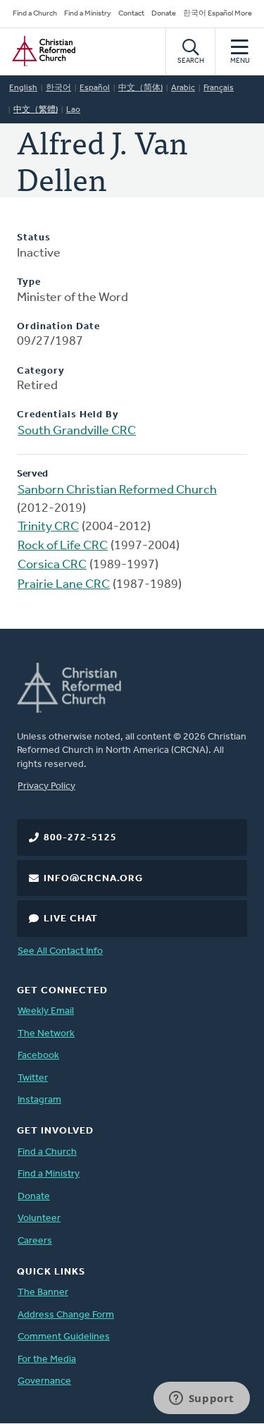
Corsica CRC (52, 565)
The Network (46, 1034)
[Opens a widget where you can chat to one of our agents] (201, 1399)
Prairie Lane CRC (64, 585)
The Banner (43, 1292)
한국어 (58, 88)
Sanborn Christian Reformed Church (117, 490)
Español (95, 88)
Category (41, 371)
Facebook (38, 1055)
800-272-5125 (80, 838)
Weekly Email (46, 1011)
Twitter (33, 1078)
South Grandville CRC (77, 431)
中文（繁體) (35, 110)
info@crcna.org (93, 878)
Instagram (39, 1100)
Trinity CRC (48, 527)
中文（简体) (140, 88)
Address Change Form (66, 1315)
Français (218, 88)
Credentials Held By (68, 415)
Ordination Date (58, 326)
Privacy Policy (46, 786)
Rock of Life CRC (63, 546)
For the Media (47, 1359)
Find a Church (35, 14)
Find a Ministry (87, 14)
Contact (131, 14)
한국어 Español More (217, 14)
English (23, 88)
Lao (73, 110)
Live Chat (71, 919)
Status (34, 238)
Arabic (183, 88)
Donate (163, 14)
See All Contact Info (60, 951)
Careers (35, 1241)
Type (29, 282)
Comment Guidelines (64, 1337)
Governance (44, 1381)
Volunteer (39, 1218)
